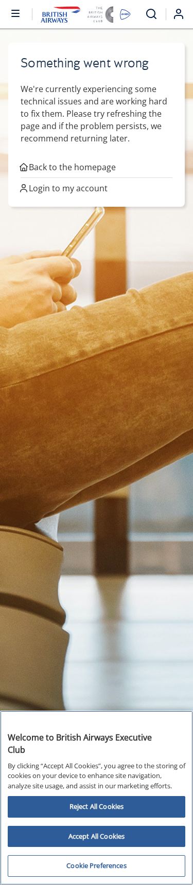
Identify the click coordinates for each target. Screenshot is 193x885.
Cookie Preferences (96, 865)
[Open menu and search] (151, 14)
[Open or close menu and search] (16, 13)
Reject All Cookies (96, 806)
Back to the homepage (72, 167)
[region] (96, 798)
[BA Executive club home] (86, 14)
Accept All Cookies (96, 836)
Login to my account (68, 188)
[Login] (182, 14)
